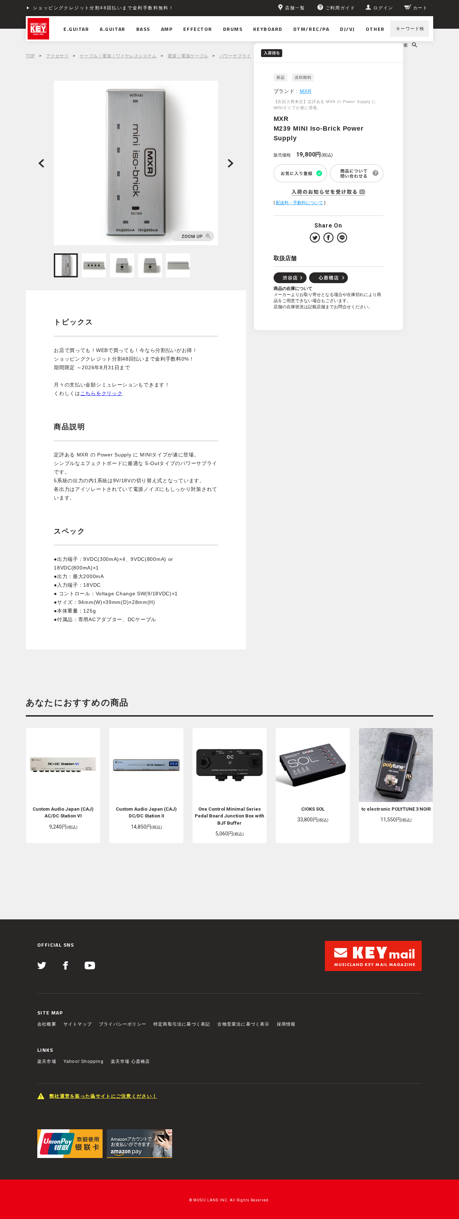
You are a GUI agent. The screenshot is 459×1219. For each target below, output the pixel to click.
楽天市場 (46, 1061)
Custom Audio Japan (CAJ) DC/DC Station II (146, 812)
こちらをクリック (101, 393)
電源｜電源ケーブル (187, 55)
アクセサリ (57, 55)
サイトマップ (77, 1024)
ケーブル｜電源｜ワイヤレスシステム (118, 55)
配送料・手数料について (299, 203)
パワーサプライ (235, 55)
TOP (30, 55)
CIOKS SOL (313, 809)
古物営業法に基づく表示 (243, 1024)
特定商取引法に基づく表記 (181, 1024)
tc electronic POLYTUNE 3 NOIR (396, 809)
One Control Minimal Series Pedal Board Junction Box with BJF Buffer (229, 816)
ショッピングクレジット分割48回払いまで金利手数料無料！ (103, 7)
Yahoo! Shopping (83, 1061)
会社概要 (46, 1024)
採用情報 (286, 1024)
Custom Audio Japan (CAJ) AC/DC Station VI (63, 812)
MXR (306, 91)
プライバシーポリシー (122, 1024)
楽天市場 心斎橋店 (130, 1061)
